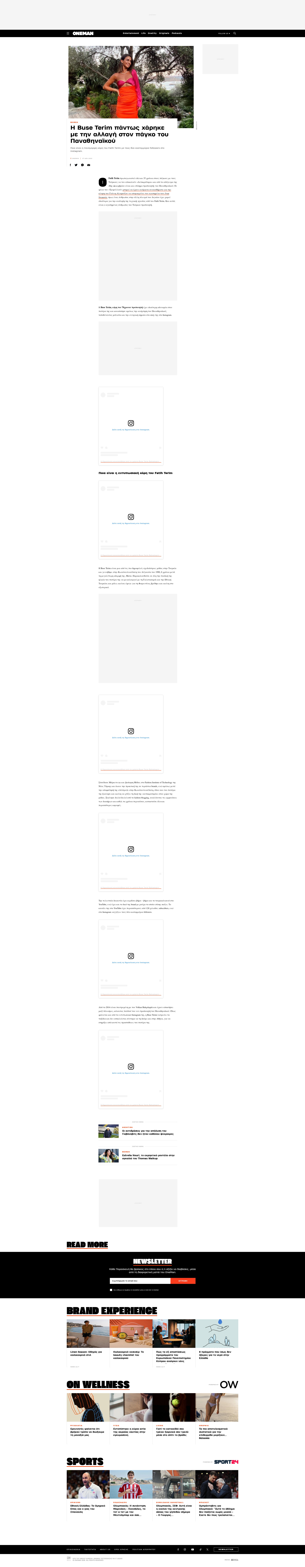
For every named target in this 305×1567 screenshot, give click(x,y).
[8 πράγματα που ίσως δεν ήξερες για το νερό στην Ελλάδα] (216, 1333)
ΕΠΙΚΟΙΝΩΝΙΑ (73, 1549)
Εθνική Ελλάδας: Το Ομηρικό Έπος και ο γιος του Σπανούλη (87, 1509)
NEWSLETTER (226, 1549)
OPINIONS (75, 1502)
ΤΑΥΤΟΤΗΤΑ (90, 1549)
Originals (164, 33)
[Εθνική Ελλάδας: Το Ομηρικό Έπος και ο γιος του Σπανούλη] (88, 1484)
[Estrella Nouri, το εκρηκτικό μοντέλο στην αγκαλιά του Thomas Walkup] (108, 1155)
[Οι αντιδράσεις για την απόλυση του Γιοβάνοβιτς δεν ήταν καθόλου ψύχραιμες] (108, 1131)
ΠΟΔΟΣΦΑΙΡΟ (120, 1502)
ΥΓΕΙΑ (116, 1425)
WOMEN (74, 122)
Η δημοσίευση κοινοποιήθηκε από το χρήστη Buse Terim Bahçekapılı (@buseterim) (136, 461)
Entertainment (131, 33)
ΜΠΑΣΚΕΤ (204, 1502)
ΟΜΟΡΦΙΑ (204, 1425)
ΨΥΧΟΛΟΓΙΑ (76, 1425)
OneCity (152, 33)
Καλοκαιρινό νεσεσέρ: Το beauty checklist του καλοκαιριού (128, 1355)
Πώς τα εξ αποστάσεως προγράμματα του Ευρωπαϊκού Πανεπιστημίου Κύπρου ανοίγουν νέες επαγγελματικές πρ (173, 1358)
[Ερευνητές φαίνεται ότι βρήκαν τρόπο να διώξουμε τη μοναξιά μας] (88, 1407)
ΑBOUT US (105, 1549)
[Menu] (68, 33)
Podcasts (177, 33)
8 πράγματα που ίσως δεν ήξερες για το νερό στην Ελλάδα (215, 1355)
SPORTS (85, 1462)
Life (143, 33)
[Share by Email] (89, 165)
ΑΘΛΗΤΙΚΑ (127, 1127)
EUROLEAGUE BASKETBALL (170, 1502)
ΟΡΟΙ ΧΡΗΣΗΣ (121, 1549)
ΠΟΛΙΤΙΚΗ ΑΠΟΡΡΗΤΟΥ (144, 1549)
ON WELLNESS (98, 1385)
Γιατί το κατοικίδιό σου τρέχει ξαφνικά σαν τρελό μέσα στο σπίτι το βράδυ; (172, 1432)
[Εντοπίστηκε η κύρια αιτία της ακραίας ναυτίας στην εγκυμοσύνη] (131, 1407)
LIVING (159, 1425)
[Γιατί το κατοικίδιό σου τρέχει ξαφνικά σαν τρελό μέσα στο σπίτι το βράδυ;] (173, 1407)
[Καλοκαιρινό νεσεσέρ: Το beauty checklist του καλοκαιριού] (131, 1333)
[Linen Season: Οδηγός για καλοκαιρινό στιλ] (88, 1333)
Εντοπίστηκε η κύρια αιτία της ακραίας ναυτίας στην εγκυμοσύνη (129, 1432)
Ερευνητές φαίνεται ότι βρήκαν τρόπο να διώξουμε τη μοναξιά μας (87, 1432)
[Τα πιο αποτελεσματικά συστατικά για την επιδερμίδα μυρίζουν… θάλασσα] (216, 1407)
